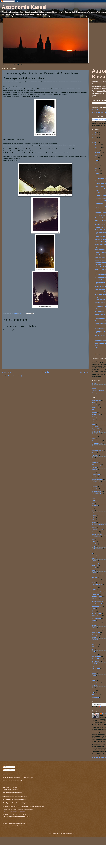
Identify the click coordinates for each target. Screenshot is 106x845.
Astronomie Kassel (24, 7)
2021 (95, 137)
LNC (93, 551)
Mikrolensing (95, 563)
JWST (93, 517)
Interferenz (95, 505)
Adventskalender (96, 400)
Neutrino (94, 577)
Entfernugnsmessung (97, 450)
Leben (93, 541)
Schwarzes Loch (96, 623)
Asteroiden (95, 405)
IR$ (93, 508)
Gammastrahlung (97, 484)
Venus (93, 680)
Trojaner (94, 670)
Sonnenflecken (96, 632)
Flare (93, 472)
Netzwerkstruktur (97, 575)
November (98, 147)
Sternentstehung (96, 656)
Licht (93, 546)
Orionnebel (95, 587)
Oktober (97, 150)
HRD (93, 500)
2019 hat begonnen (100, 350)
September (98, 152)
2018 (95, 354)
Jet (93, 512)
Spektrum (94, 644)
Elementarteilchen (97, 440)
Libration (94, 544)
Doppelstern (95, 426)
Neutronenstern (96, 579)
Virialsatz (94, 685)
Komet (94, 522)
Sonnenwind (95, 639)
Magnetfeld (95, 555)
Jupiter (94, 515)
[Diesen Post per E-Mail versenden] (27, 313)
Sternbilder (95, 654)
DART (93, 424)
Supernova (95, 666)
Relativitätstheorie (97, 615)
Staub (93, 651)
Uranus (94, 673)
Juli (96, 158)
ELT (93, 445)
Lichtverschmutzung (97, 548)
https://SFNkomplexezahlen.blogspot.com (13, 811)
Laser (93, 539)
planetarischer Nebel (97, 591)
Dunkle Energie (96, 431)
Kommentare (8, 769)
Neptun (94, 572)
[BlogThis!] (29, 313)
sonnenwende (95, 637)
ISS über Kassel (99, 186)
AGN (93, 402)
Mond (93, 570)
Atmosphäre (95, 407)
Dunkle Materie (96, 433)
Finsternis (94, 469)
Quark (93, 608)
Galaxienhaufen (96, 481)
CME (93, 421)
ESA (93, 457)
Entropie (94, 452)
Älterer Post (84, 372)
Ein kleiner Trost (99, 311)
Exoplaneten (95, 460)
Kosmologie (95, 532)
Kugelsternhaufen (97, 534)
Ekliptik (94, 438)
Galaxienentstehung (97, 479)
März (97, 168)
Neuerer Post (6, 372)
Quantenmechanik (97, 606)
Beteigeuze (95, 409)
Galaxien (94, 476)
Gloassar (94, 486)
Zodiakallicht (95, 697)
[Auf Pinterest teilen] (33, 313)
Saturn (94, 620)
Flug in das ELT (99, 210)
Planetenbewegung (97, 596)
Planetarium (95, 594)
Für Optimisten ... (100, 203)
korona (94, 527)
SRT (93, 649)
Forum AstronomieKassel (98, 385)
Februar (97, 171)
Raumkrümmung (96, 613)
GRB (93, 496)
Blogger (75, 833)
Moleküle (94, 567)
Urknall (94, 675)
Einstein (94, 436)
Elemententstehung (97, 443)
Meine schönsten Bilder (98, 390)
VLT (93, 687)
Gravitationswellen (97, 493)
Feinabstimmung (96, 464)
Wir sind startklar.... (100, 255)
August (97, 155)
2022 (95, 134)
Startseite (45, 372)
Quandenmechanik (97, 603)
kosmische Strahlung (97, 529)
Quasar (94, 611)
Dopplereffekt (95, 429)
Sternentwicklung (96, 659)
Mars (93, 558)
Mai (96, 163)
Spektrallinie (95, 642)
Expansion (95, 462)
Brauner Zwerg (96, 414)
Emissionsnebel (96, 448)
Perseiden (94, 589)
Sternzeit (94, 663)
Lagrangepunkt (96, 536)
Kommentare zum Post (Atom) (16, 376)
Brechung (94, 417)
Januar (97, 173)
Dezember (98, 144)
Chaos (93, 419)
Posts (6, 766)
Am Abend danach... (100, 229)
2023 (95, 132)
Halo (93, 498)
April (96, 165)
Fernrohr (94, 467)
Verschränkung (96, 682)
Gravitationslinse (96, 491)
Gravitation (95, 488)
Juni (96, 160)
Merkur (94, 560)
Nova (93, 582)
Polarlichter (95, 599)
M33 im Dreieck (99, 309)
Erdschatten (95, 455)
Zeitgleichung (95, 694)
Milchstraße (95, 565)
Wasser (94, 690)
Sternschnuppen (96, 661)
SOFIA (94, 625)
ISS (93, 510)
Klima (93, 520)
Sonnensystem (96, 635)
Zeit (93, 692)
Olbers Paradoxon (97, 584)
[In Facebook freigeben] (32, 313)
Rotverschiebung (96, 618)
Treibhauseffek (96, 668)
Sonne (93, 627)
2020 (95, 140)
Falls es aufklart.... (100, 318)
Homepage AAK (96, 392)
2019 (95, 142)
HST (93, 503)
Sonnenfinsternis (96, 630)
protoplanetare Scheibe (98, 601)
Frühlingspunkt (96, 474)
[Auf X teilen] (30, 313)
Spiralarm (94, 647)
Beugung (94, 412)
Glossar (94, 388)
